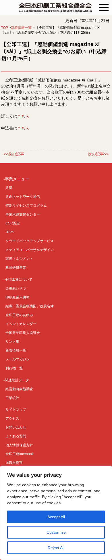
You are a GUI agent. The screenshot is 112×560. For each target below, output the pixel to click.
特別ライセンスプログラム (26, 206)
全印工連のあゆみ (19, 315)
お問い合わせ (15, 427)
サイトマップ (15, 410)
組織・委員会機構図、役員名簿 (29, 306)
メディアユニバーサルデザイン (29, 250)
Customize (56, 532)
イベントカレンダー (20, 324)
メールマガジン (17, 359)
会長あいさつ (15, 288)
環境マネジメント (19, 259)
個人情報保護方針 (19, 445)
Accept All (56, 517)
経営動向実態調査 (19, 389)
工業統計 (12, 398)
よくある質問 (15, 436)
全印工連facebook (19, 454)
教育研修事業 (15, 268)
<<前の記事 (13, 154)
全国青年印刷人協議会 (22, 333)
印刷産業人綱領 (17, 297)
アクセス (12, 418)
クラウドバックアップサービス (29, 241)
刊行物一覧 (14, 368)
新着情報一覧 (21, 28)
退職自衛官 (14, 463)
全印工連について (18, 280)
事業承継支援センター (22, 214)
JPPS (9, 232)
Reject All (56, 547)
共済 (8, 188)
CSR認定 (12, 223)
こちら (23, 116)
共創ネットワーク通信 (22, 197)
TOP (4, 28)
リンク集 (12, 342)
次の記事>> (98, 154)
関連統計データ (17, 380)
